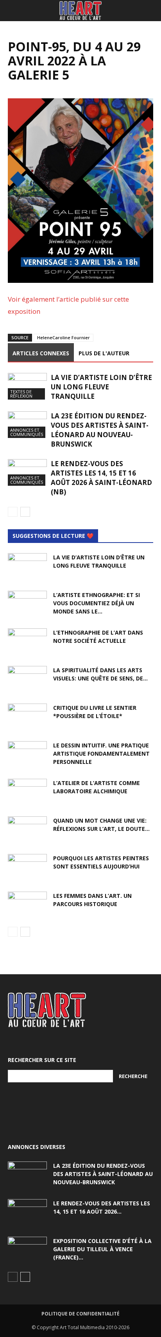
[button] (13, 10)
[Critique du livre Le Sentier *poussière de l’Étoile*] (27, 717)
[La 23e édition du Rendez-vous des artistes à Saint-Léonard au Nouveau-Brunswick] (27, 424)
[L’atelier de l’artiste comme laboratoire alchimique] (27, 792)
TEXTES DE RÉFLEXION (21, 394)
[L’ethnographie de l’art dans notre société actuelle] (27, 642)
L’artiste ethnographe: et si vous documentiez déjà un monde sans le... (96, 603)
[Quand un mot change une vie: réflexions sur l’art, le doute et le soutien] (27, 830)
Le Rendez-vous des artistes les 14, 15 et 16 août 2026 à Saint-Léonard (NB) (101, 477)
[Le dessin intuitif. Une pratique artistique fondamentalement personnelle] (27, 755)
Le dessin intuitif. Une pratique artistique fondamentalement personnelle (101, 753)
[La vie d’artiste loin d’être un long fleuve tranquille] (27, 386)
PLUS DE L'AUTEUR (104, 353)
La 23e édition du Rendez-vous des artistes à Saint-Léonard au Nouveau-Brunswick (99, 430)
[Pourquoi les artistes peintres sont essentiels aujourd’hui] (27, 867)
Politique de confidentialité (80, 1313)
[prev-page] (13, 512)
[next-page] (25, 512)
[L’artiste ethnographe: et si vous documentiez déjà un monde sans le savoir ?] (27, 604)
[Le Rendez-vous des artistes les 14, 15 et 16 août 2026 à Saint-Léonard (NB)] (27, 472)
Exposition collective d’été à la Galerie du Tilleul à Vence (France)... (102, 1249)
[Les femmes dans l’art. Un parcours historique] (27, 905)
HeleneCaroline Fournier (63, 337)
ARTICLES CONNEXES (41, 353)
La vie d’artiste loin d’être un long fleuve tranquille (101, 387)
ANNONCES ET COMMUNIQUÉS (26, 432)
